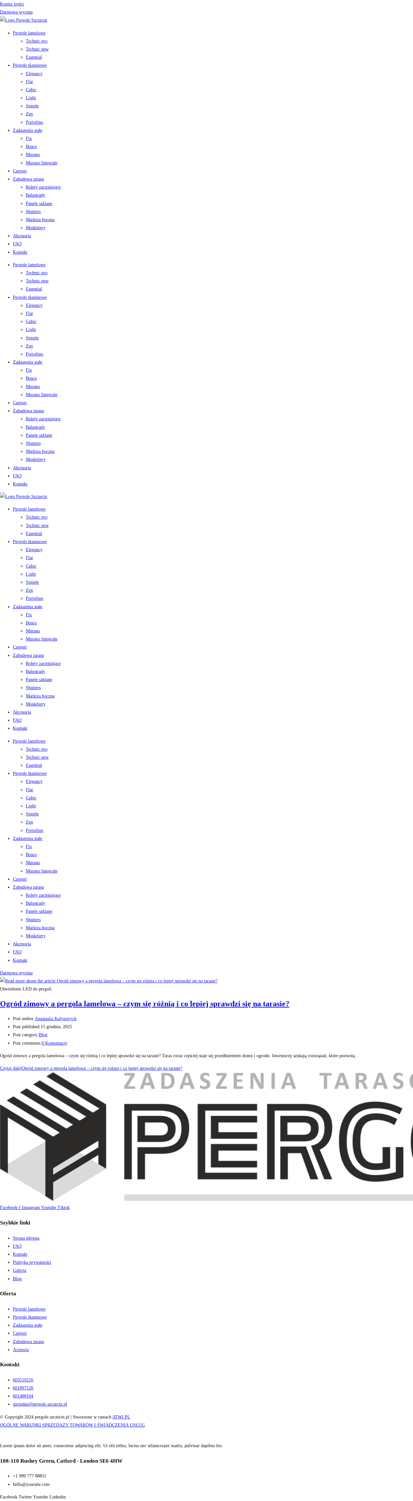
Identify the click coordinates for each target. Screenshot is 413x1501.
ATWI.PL (121, 1417)
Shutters (33, 211)
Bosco (31, 146)
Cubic (31, 89)
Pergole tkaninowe (30, 65)
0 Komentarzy (54, 1043)
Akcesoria (22, 235)
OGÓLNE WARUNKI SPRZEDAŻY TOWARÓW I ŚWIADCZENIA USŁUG (72, 1425)
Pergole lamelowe (29, 33)
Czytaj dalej (91, 1068)
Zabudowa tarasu (28, 179)
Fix (29, 138)
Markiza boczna (40, 219)
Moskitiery (35, 227)
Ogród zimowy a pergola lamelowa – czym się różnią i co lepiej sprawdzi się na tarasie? (144, 1003)
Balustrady (35, 195)
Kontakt (20, 252)
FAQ (17, 243)
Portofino (34, 122)
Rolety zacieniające (43, 187)
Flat (29, 81)
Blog (43, 1034)
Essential (34, 57)
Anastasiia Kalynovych (55, 1018)
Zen (29, 114)
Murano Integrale (41, 163)
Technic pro (36, 41)
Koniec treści (12, 4)
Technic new (37, 49)
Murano (33, 154)
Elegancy (34, 73)
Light (31, 97)
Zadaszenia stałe (27, 130)
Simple (32, 105)
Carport (20, 171)
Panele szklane (39, 203)
